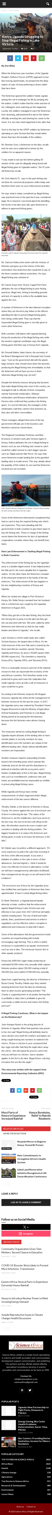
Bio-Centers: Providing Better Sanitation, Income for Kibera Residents (34, 1441)
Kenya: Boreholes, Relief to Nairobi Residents (40, 1115)
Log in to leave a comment (26, 1202)
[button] (48, 4)
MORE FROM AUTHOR (14, 1133)
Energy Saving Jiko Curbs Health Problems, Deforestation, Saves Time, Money (33, 1425)
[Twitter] (30, 1390)
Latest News (7, 1494)
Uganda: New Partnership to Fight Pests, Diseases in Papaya (33, 1410)
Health (4, 1468)
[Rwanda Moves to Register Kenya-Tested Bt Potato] (8, 1145)
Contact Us (31, 1506)
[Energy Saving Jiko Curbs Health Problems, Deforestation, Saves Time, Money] (8, 1425)
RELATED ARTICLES (13, 1128)
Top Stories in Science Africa (15, 1481)
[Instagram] (22, 1390)
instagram (28, 1233)
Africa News (7, 29)
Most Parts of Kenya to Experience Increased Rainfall (13, 1115)
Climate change (8, 1472)
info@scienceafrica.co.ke (26, 1379)
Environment (7, 1490)
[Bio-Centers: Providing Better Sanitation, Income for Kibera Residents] (8, 1442)
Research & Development (13, 1485)
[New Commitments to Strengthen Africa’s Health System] (8, 1159)
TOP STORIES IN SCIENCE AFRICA (14, 32)
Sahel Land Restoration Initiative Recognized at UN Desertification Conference (32, 1173)
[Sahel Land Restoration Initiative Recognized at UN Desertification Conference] (8, 1173)
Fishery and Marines (20, 29)
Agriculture (6, 1477)
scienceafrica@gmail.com (26, 1382)
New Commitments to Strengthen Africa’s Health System (31, 1159)
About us (20, 1506)
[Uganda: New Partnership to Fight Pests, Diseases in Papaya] (8, 1411)
